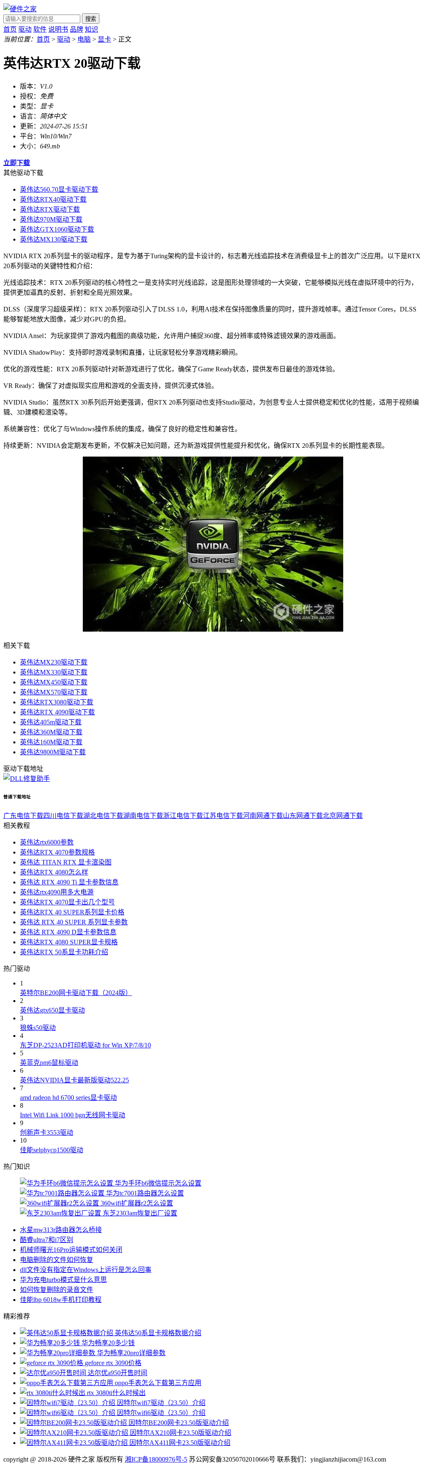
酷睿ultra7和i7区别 (46, 1239)
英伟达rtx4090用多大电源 (57, 892)
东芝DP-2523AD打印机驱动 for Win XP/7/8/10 (85, 1045)
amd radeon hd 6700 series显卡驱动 (68, 1097)
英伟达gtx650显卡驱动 (52, 1010)
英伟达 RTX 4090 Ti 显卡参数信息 (69, 882)
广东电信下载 (23, 815)
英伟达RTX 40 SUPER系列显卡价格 (72, 912)
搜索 (90, 19)
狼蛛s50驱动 (38, 1027)
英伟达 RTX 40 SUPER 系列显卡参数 (74, 922)
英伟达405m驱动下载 (51, 722)
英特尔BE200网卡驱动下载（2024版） (76, 992)
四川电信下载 (63, 815)
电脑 (84, 39)
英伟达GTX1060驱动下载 (57, 229)
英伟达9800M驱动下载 (53, 752)
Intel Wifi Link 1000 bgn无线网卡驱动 (72, 1115)
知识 (91, 29)
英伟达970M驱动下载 (51, 219)
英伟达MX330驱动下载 (53, 672)
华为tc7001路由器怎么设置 (145, 1193)
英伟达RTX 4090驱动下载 (57, 712)
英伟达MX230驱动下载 (53, 662)
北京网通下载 (343, 815)
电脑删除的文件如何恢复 (56, 1259)
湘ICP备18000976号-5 (156, 1459)
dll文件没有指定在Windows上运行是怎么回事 (85, 1269)
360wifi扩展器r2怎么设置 (137, 1203)
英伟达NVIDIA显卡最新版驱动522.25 (74, 1080)
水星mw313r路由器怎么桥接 (61, 1229)
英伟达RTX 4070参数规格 (57, 852)
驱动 (25, 29)
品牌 (76, 29)
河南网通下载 (263, 815)
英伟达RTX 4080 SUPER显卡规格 (69, 942)
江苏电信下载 (223, 815)
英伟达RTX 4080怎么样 (54, 872)
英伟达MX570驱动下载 (53, 692)
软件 (40, 29)
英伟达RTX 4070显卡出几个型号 (67, 902)
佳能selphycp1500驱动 (51, 1149)
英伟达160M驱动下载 (51, 742)
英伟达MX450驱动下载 (53, 682)
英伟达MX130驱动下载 (53, 239)
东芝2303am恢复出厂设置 (140, 1213)
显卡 (104, 39)
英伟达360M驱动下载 (51, 732)
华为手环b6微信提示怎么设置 (158, 1183)
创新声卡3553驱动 (46, 1132)
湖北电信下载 (103, 815)
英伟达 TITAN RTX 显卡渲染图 (65, 862)
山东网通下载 (303, 815)
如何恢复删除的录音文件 (56, 1289)
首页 (10, 29)
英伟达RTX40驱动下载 (53, 199)
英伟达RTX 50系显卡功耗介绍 (64, 952)
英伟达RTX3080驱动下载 (56, 702)
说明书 (58, 29)
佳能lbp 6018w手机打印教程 (61, 1299)
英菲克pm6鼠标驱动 (49, 1062)
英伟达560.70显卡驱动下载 (59, 189)
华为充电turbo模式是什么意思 (63, 1279)
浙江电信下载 (183, 815)
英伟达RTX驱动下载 (50, 209)
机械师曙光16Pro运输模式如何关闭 (71, 1249)
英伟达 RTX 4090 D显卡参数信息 (68, 932)
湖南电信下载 (143, 815)
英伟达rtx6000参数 (47, 842)
